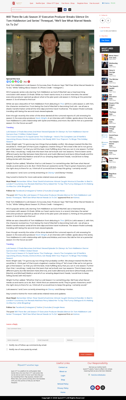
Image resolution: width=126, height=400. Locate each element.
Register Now (82, 3)
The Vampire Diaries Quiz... (114, 144)
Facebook (20, 191)
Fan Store (105, 40)
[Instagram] (69, 9)
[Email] (21, 81)
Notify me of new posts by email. (23, 349)
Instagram (30, 191)
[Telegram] (18, 81)
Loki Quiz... (113, 167)
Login (101, 31)
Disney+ (51, 173)
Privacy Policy (62, 388)
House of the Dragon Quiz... (114, 105)
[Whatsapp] (13, 81)
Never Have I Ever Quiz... (113, 57)
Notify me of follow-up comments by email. (28, 345)
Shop (63, 380)
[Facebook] (65, 9)
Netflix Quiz (40, 3)
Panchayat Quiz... (113, 152)
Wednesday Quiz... (113, 64)
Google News (59, 191)
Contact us (63, 367)
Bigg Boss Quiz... (112, 175)
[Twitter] (10, 81)
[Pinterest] (29, 81)
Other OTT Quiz (53, 3)
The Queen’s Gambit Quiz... (113, 88)
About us (63, 371)
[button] (32, 3)
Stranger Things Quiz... (112, 129)
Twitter (39, 191)
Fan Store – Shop (68, 3)
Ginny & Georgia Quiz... (112, 72)
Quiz (31, 3)
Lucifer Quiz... (111, 121)
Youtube (48, 191)
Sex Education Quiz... (113, 97)
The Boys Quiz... (112, 113)
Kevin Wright (41, 118)
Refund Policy (62, 384)
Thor (62, 104)
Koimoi (76, 198)
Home (63, 392)
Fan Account (94, 3)
